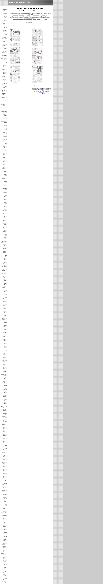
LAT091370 (5, 451)
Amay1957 (5, 66)
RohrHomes (4, 423)
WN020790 (5, 509)
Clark (6, 19)
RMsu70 (5, 284)
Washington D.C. (36, 16)
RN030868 (5, 407)
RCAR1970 (5, 405)
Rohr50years (4, 117)
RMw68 (5, 174)
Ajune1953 (5, 207)
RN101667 (5, 103)
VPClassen (5, 230)
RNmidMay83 (4, 549)
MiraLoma (5, 42)
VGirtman (5, 384)
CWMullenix (4, 515)
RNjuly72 (5, 251)
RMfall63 (5, 539)
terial (25, 18)
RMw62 (5, 147)
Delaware (5, 20)
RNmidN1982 (4, 76)
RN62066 (5, 153)
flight (6, 563)
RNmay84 (5, 165)
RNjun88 (5, 375)
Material (5, 126)
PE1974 (5, 217)
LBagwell (5, 449)
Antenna (5, 119)
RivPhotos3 (4, 446)
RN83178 (5, 316)
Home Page (4, 7)
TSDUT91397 (4, 170)
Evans (5, 294)
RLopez (5, 322)
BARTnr (5, 256)
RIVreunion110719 (4, 330)
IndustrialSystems (4, 406)
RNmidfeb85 (4, 488)
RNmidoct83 (4, 462)
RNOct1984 (4, 93)
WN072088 (5, 479)
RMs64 (5, 150)
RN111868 (5, 426)
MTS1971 (5, 213)
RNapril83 (5, 556)
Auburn (5, 12)
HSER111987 (4, 105)
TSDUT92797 (4, 275)
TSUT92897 (4, 276)
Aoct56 (5, 340)
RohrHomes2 (4, 424)
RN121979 (5, 263)
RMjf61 (5, 238)
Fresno (5, 27)
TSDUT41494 (4, 219)
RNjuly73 (5, 252)
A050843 (5, 518)
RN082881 (5, 551)
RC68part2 (5, 309)
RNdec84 (5, 525)
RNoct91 (5, 455)
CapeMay (5, 14)
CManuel (5, 192)
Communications (4, 121)
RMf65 (5, 151)
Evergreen (5, 23)
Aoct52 (5, 206)
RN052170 (5, 427)
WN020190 (5, 473)
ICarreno (5, 139)
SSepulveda (4, 328)
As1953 (5, 63)
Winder (5, 49)
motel (6, 505)
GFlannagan (4, 268)
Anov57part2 (4, 210)
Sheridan (5, 47)
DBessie (5, 290)
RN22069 (5, 244)
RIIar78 (5, 315)
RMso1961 (5, 72)
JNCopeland (4, 266)
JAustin (5, 182)
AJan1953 (5, 114)
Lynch (6, 107)
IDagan (5, 382)
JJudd (6, 437)
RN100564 (5, 487)
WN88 (6, 480)
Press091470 (4, 452)
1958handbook (4, 491)
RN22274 (5, 163)
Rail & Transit (32, 18)
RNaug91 (5, 453)
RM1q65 (5, 307)
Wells (6, 195)
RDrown (5, 265)
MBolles (5, 184)
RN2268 (5, 221)
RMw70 (5, 358)
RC (6, 62)
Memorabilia (4, 55)
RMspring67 (4, 561)
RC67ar (5, 356)
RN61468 (5, 223)
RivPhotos (5, 83)
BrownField (5, 13)
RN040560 (5, 434)
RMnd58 (5, 237)
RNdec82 (5, 456)
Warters (5, 193)
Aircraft (5, 118)
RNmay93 (5, 167)
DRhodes (5, 298)
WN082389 (5, 459)
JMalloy (5, 514)
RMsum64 (5, 279)
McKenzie (5, 110)
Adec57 (5, 333)
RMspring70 (4, 226)
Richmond (5, 44)
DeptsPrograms (4, 535)
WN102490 (5, 477)
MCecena (5, 140)
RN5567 (5, 156)
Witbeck (5, 329)
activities (5, 410)
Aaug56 (5, 565)
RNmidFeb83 (4, 77)
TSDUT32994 (4, 269)
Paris (6, 133)
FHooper (5, 564)
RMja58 (5, 399)
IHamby (5, 295)
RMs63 (5, 149)
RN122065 (5, 420)
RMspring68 (4, 241)
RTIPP (6, 234)
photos (5, 286)
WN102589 (5, 469)
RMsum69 (5, 160)
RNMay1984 (4, 89)
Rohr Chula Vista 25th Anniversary (4, 177)
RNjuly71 (5, 214)
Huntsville (5, 35)
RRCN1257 (5, 336)
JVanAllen (5, 568)
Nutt (6, 142)
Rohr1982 (5, 87)
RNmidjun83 (4, 546)
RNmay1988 (4, 318)
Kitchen (5, 108)
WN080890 (5, 474)
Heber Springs (4, 33)
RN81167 (5, 157)
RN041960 (5, 507)
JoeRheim (5, 389)
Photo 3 (5, 571)
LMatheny (5, 386)
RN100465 (5, 381)
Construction (4, 124)
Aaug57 (5, 200)
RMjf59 (5, 347)
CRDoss (5, 293)
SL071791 (5, 441)
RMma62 (5, 146)
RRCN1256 (5, 339)
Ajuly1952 (5, 205)
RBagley (5, 377)
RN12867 (5, 220)
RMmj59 (5, 402)
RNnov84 (5, 511)
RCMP (5, 379)
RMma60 (5, 305)
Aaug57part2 (4, 203)
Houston (5, 351)
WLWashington (4, 391)
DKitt (6, 189)
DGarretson (4, 581)
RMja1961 (5, 73)
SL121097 (5, 442)
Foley (6, 26)
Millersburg (5, 41)
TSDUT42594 (4, 270)
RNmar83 (5, 521)
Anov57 (5, 209)
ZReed (5, 350)
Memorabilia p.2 (4, 56)
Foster (5, 385)
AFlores (5, 575)
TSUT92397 (4, 272)
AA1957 (5, 101)
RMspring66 (4, 212)
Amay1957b (4, 344)
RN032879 (5, 314)
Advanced (5, 51)
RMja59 (5, 403)
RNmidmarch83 (4, 472)
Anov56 (5, 342)
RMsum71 (5, 378)
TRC (6, 255)
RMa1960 (5, 68)
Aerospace (5, 497)
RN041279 (5, 365)
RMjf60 (5, 304)
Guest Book (4, 179)
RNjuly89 (5, 528)
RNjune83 (5, 540)
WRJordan (5, 231)
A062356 (5, 393)
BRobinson (5, 326)
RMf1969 (5, 75)
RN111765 (5, 444)
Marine (5, 125)
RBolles (5, 186)
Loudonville (4, 38)
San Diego (13, 16)
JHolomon (5, 321)
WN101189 (5, 467)
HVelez (5, 233)
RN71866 (5, 154)
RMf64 (5, 280)
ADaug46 (5, 198)
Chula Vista (4, 17)
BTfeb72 (5, 216)
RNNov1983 (4, 79)
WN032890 (5, 476)
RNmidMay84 (4, 372)
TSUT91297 (4, 168)
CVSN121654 (4, 484)
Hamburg (5, 31)
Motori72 (5, 311)
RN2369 (5, 245)
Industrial (48, 17)
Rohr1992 (5, 227)
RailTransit (5, 132)
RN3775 (5, 259)
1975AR (5, 502)
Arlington (5, 10)
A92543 (5, 98)
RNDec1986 (4, 96)
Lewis (6, 143)
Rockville (5, 135)
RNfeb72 (5, 249)
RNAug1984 (4, 91)
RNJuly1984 (4, 90)
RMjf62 (5, 529)
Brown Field (26, 13)
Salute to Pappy (4, 58)
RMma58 (5, 302)
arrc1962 (5, 354)
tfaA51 (5, 199)
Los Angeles (4, 37)
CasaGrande (4, 490)
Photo (6, 582)
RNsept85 (5, 396)
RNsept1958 (4, 416)
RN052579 (5, 367)
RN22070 (5, 247)
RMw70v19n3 (4, 360)
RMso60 (5, 353)
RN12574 (5, 161)
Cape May (29, 13)
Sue (36, 91)
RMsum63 (5, 537)
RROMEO (5, 86)
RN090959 (5, 547)
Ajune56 (5, 277)
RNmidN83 (5, 371)
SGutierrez (5, 188)
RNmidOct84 (4, 508)
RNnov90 (5, 494)
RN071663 (5, 557)
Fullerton (5, 28)
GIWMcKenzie (4, 111)
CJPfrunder (4, 500)
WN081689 (5, 466)
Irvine (6, 34)
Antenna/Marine (27, 17)
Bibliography (4, 52)
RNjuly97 (5, 435)
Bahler (5, 536)
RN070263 (5, 543)
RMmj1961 (5, 70)
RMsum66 (5, 335)
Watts (6, 504)
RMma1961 (4, 69)
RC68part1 (5, 308)
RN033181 (5, 431)
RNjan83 (5, 522)
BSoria (5, 578)
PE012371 (5, 361)
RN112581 (5, 554)
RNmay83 (5, 550)
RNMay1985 (4, 94)
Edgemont (5, 21)
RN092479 (5, 428)
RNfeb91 (5, 533)
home (11, 13)
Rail (6, 129)
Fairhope (5, 24)
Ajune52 (5, 202)
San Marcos (4, 45)
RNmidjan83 (4, 460)
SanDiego (5, 136)
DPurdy (5, 498)
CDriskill (5, 445)
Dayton (5, 567)
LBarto (5, 185)
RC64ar (5, 337)
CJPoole (5, 297)
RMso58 (5, 400)
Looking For (4, 54)
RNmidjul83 (4, 544)
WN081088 (5, 481)
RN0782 (5, 370)
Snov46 (5, 530)
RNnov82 (5, 458)
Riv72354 (5, 100)
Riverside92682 (4, 104)
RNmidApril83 (4, 553)
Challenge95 (4, 570)
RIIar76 (5, 312)
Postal (5, 128)
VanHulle (5, 421)
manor (5, 181)
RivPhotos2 (4, 84)
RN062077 (5, 364)
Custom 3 (5, 501)
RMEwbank (5, 413)
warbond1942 (4, 287)
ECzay (5, 291)
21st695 (5, 254)
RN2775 (5, 258)
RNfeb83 (5, 486)
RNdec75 (5, 363)
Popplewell (5, 82)
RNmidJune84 (4, 374)
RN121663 (5, 493)
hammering (4, 419)
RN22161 (5, 240)
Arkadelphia (4, 9)
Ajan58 (5, 398)
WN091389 (5, 465)
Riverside (5, 61)
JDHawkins (4, 414)
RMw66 (5, 283)
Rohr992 (5, 228)
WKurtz (5, 191)
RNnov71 (5, 248)
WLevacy (5, 417)
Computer (5, 122)
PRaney (5, 323)
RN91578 (5, 164)
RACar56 (5, 332)
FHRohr (5, 325)
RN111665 (5, 172)
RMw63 (5, 171)
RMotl (6, 388)
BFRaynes (5, 572)
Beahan (5, 80)
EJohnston (5, 409)
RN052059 (5, 558)
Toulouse (5, 48)
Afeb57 (5, 343)
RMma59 (5, 349)
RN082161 (5, 516)
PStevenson (4, 300)
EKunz (5, 483)
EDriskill (5, 448)
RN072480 (5, 368)
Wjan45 (5, 196)
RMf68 (5, 224)
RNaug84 (5, 395)
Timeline (5, 59)
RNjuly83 (5, 526)
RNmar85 (5, 523)
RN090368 (5, 357)
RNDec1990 (4, 97)
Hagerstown (4, 30)
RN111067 (5, 158)
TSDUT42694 (4, 319)
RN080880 (5, 430)
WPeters (5, 115)
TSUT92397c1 (4, 273)
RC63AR (5, 532)
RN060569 (5, 301)
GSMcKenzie (4, 112)
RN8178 (5, 262)
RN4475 (5, 261)
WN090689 (5, 463)
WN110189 (5, 470)
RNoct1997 (5, 438)
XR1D (6, 235)
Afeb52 (5, 392)
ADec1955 (5, 65)
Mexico (5, 40)
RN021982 (5, 560)
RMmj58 (5, 346)
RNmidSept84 (4, 512)
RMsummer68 (4, 242)
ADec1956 (5, 144)
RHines (5, 412)
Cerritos (5, 16)
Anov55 (5, 495)
